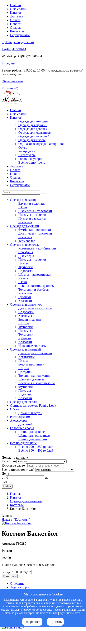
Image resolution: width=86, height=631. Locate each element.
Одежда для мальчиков (34, 132)
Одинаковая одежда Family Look (41, 144)
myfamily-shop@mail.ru (18, 42)
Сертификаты (20, 35)
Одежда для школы (32, 140)
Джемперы (26, 256)
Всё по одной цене (31, 162)
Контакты (17, 31)
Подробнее (32, 622)
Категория (9, 461)
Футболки (25, 267)
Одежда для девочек (32, 129)
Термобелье (26, 241)
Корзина (10, 88)
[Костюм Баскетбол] (17, 523)
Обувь (22, 147)
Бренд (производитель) (18, 469)
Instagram (8, 63)
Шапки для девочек (32, 431)
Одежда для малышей (33, 136)
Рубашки (24, 297)
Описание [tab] (17, 583)
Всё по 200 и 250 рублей (35, 446)
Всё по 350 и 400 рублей (35, 450)
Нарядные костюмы (32, 345)
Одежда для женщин (33, 121)
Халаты (23, 278)
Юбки (22, 207)
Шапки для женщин (32, 439)
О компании (19, 9)
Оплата (15, 20)
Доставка (16, 16)
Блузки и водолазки (32, 203)
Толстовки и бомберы (33, 289)
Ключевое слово (13, 465)
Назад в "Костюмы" (16, 519)
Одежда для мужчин (32, 125)
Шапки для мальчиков (34, 435)
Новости (16, 24)
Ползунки (25, 372)
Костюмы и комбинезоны (36, 383)
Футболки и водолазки (34, 229)
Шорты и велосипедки (34, 274)
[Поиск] (42, 193)
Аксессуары (26, 155)
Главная (15, 5)
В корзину (9, 576)
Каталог (16, 12)
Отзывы (16, 27)
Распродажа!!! (28, 151)
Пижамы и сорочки (32, 214)
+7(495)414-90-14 (14, 49)
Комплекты (26, 357)
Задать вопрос (20, 587)
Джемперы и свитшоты (35, 308)
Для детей (25, 424)
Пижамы (24, 330)
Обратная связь (12, 81)
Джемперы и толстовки (35, 211)
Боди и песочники (31, 364)
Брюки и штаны (29, 319)
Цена (5, 473)
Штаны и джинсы (31, 379)
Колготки (25, 301)
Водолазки (26, 271)
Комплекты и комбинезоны (37, 248)
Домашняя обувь (30, 413)
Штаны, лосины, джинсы (36, 286)
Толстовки (25, 334)
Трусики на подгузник (34, 375)
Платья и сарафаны (32, 218)
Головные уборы (30, 159)
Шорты (23, 323)
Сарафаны (25, 252)
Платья (23, 263)
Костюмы (25, 222)
